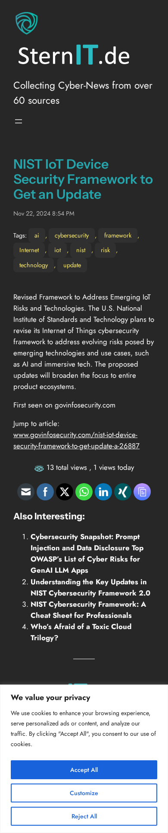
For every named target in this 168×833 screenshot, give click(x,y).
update (72, 265)
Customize (84, 793)
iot (57, 250)
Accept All (84, 769)
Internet (29, 250)
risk (105, 250)
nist (80, 250)
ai (36, 235)
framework (117, 235)
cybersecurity (72, 235)
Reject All (84, 816)
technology (33, 265)
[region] (84, 759)
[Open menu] (18, 121)
